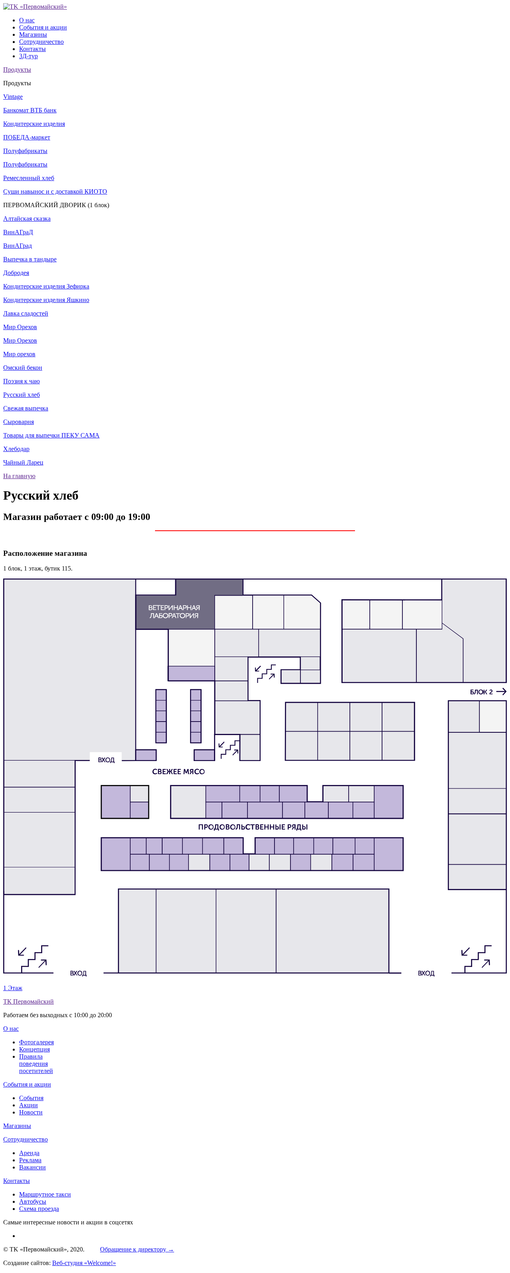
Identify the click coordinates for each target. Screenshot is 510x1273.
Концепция (34, 1049)
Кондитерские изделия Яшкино (46, 299)
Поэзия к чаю (21, 381)
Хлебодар (16, 448)
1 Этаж (12, 988)
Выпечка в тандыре (30, 259)
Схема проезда (39, 1208)
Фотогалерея (36, 1042)
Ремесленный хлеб (28, 178)
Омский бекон (22, 367)
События (31, 1098)
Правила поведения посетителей (36, 1063)
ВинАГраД (18, 232)
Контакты (32, 48)
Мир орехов (19, 354)
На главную (19, 476)
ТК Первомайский (28, 1001)
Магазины (33, 34)
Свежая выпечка (25, 408)
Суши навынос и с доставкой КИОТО (55, 191)
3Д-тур (28, 56)
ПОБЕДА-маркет (26, 137)
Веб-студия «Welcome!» (84, 1262)
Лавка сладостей (25, 313)
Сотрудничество (41, 41)
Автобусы (32, 1201)
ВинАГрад (17, 245)
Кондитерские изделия (34, 123)
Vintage (13, 96)
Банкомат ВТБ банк (30, 110)
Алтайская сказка (27, 218)
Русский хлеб (21, 394)
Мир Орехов (20, 327)
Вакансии (32, 1167)
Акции (28, 1105)
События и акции (43, 27)
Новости (31, 1112)
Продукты (17, 69)
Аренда (29, 1152)
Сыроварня (18, 421)
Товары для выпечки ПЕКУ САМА (51, 435)
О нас (27, 20)
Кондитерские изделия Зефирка (46, 286)
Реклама (30, 1160)
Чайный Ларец (23, 462)
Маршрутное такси (45, 1194)
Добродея (16, 272)
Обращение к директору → (137, 1249)
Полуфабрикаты (25, 150)
